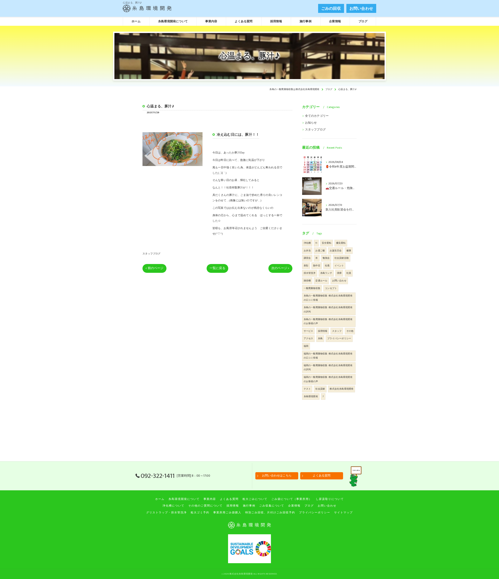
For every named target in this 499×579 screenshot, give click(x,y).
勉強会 (326, 258)
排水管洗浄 (310, 273)
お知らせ (311, 122)
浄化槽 (307, 243)
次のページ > (280, 268)
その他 (350, 331)
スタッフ (337, 331)
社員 (348, 273)
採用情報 (322, 331)
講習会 (307, 258)
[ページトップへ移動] (356, 476)
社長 (327, 266)
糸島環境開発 (311, 396)
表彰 (306, 266)
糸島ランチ (326, 273)
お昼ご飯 (320, 250)
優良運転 (341, 243)
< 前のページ (154, 268)
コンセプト (331, 288)
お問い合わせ (361, 8)
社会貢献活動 (341, 258)
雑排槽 (307, 281)
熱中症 (316, 266)
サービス (308, 331)
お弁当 (307, 250)
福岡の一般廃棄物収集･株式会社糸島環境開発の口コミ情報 (328, 356)
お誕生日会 (336, 250)
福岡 (306, 346)
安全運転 (326, 243)
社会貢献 (320, 389)
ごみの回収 (331, 8)
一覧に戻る (217, 268)
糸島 (320, 338)
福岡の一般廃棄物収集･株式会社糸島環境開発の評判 (328, 367)
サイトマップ (343, 512)
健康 (348, 250)
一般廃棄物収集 (312, 288)
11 (316, 243)
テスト (307, 389)
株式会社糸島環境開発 (341, 389)
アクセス (308, 338)
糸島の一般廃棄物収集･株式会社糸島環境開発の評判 (328, 309)
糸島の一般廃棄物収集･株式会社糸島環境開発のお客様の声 (328, 321)
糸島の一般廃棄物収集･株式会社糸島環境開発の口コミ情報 (328, 298)
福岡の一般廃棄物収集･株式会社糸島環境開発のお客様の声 (328, 379)
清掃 (339, 273)
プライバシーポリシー (339, 338)
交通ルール (321, 281)
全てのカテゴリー (317, 116)
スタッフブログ (151, 254)
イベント (339, 266)
